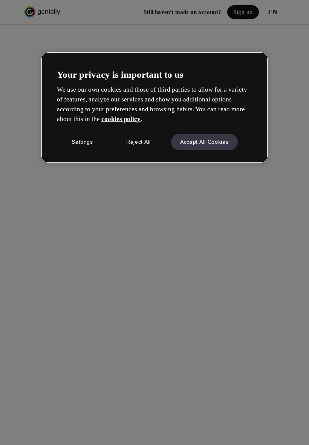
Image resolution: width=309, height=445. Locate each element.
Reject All (138, 142)
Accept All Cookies (204, 142)
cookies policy (121, 119)
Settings (82, 142)
